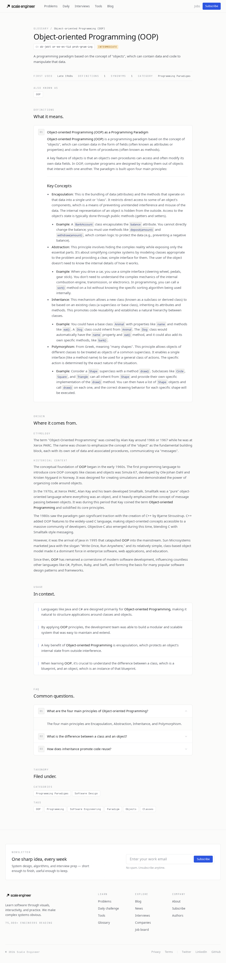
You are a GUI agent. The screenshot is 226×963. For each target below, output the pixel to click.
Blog (110, 6)
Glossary (41, 28)
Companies (143, 923)
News (139, 908)
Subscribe (211, 6)
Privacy (155, 952)
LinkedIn (201, 952)
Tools (98, 6)
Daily (66, 6)
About (176, 901)
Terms (169, 952)
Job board (142, 930)
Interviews (82, 6)
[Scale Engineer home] (21, 6)
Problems (50, 6)
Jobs (197, 6)
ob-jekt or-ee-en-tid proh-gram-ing (66, 47)
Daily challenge (108, 908)
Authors (177, 916)
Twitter (186, 952)
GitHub (216, 952)
